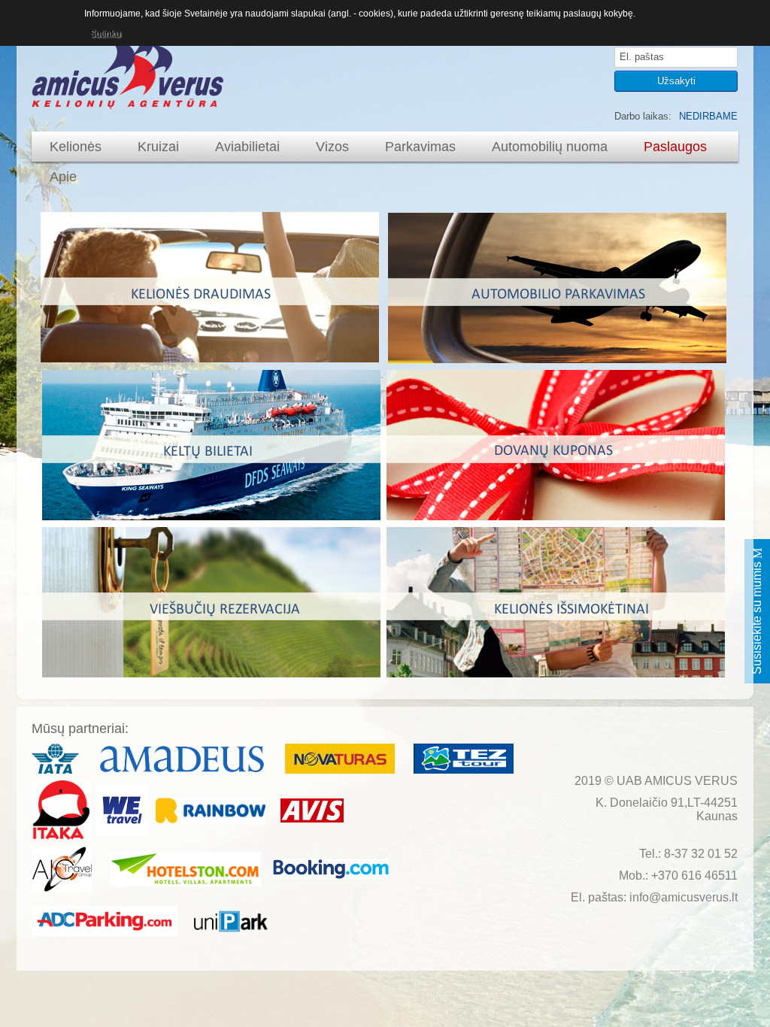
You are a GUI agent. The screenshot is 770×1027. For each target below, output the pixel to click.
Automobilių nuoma (550, 146)
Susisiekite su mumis (756, 616)
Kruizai (158, 146)
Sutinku (104, 34)
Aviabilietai (247, 146)
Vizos (332, 146)
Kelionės (76, 146)
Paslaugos (675, 146)
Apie (63, 176)
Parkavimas (420, 146)
